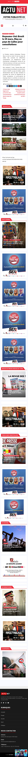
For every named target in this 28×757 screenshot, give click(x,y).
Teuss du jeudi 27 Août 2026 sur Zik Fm (13, 458)
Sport (2, 722)
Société (2, 718)
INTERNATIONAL (5, 33)
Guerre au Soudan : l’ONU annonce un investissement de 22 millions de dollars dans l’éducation (13, 146)
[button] (23, 25)
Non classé (11, 33)
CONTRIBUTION (6, 669)
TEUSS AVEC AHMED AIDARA (9, 455)
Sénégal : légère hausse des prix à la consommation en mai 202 (13, 547)
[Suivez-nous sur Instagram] (5, 702)
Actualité (3, 712)
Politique (3, 725)
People (2, 715)
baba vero (14, 119)
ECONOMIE (12, 543)
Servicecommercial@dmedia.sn (8, 741)
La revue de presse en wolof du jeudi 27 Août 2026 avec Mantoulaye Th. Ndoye (13, 392)
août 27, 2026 (8, 245)
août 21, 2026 (8, 674)
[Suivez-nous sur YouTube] (8, 702)
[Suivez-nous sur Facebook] (1, 702)
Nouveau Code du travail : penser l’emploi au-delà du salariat (13, 672)
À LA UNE (5, 238)
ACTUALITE (17, 238)
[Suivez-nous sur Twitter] (3, 702)
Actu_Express (6, 142)
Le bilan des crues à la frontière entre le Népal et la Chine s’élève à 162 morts (14, 131)
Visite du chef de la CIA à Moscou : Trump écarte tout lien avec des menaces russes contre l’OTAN (14, 118)
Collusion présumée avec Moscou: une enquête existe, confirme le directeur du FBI (19, 93)
